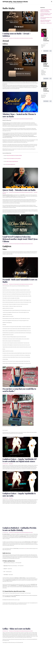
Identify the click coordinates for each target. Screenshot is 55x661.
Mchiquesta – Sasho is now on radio (17, 659)
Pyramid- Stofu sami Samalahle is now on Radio (20, 280)
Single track (4, 193)
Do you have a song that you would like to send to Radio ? (19, 389)
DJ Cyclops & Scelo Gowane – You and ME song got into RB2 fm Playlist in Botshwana (46, 14)
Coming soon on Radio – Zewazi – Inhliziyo (17, 34)
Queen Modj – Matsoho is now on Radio (19, 190)
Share (50, 78)
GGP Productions (5, 38)
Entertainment (11, 38)
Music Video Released (21, 38)
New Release (35, 192)
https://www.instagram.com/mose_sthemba (14, 158)
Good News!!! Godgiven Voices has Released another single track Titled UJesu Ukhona (20, 239)
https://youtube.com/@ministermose (12, 161)
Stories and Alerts (30, 38)
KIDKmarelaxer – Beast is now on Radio (19, 629)
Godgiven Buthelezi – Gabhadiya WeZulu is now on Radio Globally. (19, 509)
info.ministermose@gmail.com (10, 164)
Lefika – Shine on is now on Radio (16, 590)
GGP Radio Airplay (15, 38)
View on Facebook (46, 78)
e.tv (25, 529)
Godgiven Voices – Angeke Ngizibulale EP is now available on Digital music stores (20, 460)
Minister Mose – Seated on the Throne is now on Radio (19, 115)
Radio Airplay (26, 38)
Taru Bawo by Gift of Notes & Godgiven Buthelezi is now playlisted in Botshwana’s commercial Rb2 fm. (46, 10)
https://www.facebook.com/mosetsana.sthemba (14, 155)
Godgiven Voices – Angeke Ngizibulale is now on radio (19, 494)
